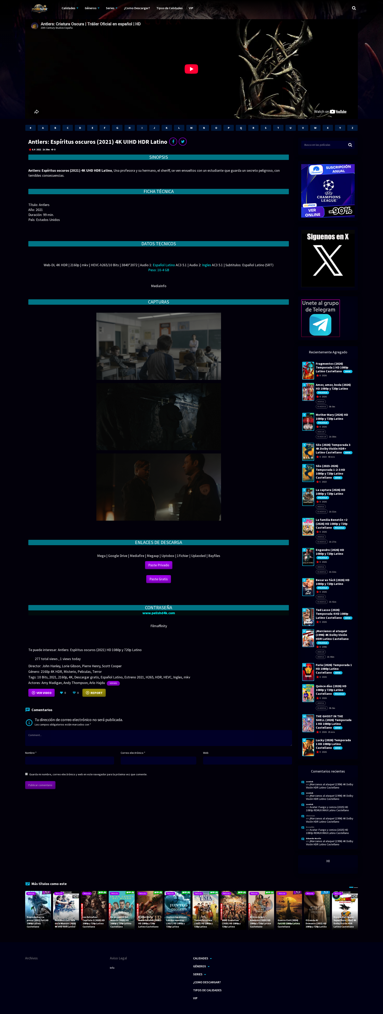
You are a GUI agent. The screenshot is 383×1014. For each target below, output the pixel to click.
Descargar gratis (86, 677)
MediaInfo (158, 286)
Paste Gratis (158, 579)
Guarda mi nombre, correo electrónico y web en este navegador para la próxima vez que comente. (88, 774)
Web (205, 753)
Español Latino (112, 677)
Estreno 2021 (134, 677)
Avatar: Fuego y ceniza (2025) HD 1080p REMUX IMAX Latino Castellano (327, 808)
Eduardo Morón (313, 838)
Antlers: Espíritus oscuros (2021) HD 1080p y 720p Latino (100, 649)
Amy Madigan (51, 682)
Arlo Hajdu (97, 682)
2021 (52, 677)
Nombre (31, 753)
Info (112, 968)
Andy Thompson (75, 682)
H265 (149, 677)
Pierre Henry (91, 666)
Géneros (90, 8)
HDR (158, 677)
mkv (187, 677)
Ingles (177, 677)
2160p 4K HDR (51, 671)
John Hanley (51, 666)
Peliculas (84, 671)
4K (71, 677)
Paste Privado (158, 565)
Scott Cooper (112, 666)
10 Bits (42, 677)
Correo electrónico (133, 753)
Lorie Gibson (71, 666)
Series (110, 8)
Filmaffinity (158, 626)
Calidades (68, 8)
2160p (62, 677)
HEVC (167, 677)
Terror (97, 671)
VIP (191, 8)
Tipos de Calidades (169, 8)
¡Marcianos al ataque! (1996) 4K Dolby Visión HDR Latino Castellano (329, 785)
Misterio (70, 671)
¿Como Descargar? (137, 8)
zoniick (309, 781)
